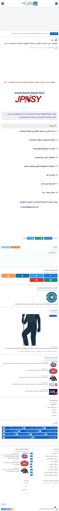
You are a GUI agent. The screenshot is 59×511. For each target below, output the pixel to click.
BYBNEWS (53, 404)
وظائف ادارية (50, 428)
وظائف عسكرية (44, 466)
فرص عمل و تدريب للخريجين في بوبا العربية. (37, 33)
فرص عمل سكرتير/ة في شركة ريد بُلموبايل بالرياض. (36, 391)
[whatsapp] (50, 280)
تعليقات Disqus (6, 247)
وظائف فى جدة (22, 434)
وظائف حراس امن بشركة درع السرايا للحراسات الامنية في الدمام (33, 377)
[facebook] (50, 276)
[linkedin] (22, 276)
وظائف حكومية (51, 434)
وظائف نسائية (8, 434)
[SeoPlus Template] (57, 509)
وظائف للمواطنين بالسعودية (44, 475)
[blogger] (8, 276)
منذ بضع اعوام (53, 346)
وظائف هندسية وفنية (16, 437)
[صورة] (53, 364)
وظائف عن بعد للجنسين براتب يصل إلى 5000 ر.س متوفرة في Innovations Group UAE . (31, 348)
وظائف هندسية (44, 437)
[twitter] (36, 276)
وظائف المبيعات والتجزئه (28, 431)
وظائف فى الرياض (36, 434)
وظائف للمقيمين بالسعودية (44, 472)
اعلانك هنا (54, 410)
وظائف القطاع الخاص (48, 431)
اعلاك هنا (54, 412)
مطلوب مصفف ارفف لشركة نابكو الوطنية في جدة (37, 370)
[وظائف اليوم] (29, 3)
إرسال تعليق (52, 252)
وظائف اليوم (9, 431)
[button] (48, 238)
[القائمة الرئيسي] (56, 3)
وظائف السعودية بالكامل (12, 428)
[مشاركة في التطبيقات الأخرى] (24, 238)
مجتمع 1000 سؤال (51, 407)
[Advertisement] (29, 19)
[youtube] (36, 280)
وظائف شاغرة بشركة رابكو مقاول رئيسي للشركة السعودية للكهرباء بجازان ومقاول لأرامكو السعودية (25, 363)
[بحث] (2, 3)
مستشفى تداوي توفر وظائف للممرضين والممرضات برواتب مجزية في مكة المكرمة (30, 384)
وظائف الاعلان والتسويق (32, 428)
